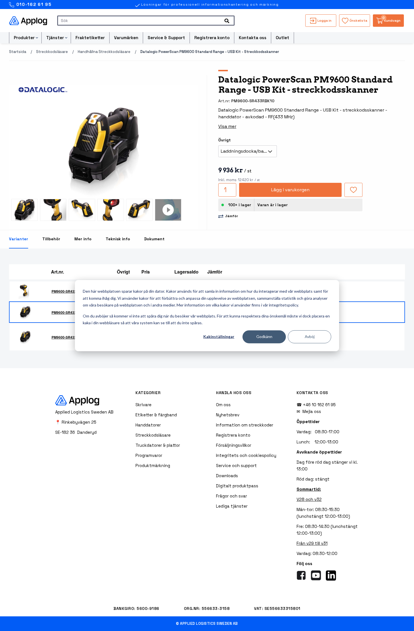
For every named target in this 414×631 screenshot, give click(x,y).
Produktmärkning (152, 465)
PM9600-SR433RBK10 (70, 312)
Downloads (227, 475)
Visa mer (227, 126)
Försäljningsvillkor (233, 445)
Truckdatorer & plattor (157, 445)
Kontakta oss (252, 37)
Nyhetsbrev (227, 414)
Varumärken (126, 37)
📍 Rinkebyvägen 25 (75, 422)
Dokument (154, 238)
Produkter (24, 37)
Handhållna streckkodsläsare (104, 51)
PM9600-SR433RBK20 (70, 337)
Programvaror (148, 455)
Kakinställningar (218, 336)
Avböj (310, 336)
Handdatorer (148, 425)
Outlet (282, 37)
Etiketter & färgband (156, 414)
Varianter (18, 238)
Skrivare (143, 404)
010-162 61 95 (33, 4)
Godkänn (264, 336)
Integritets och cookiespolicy (246, 455)
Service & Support (166, 37)
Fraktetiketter (90, 37)
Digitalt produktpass (237, 485)
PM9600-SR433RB (66, 291)
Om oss (223, 404)
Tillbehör (51, 238)
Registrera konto (212, 37)
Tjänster (55, 37)
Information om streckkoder (244, 425)
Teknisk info (118, 238)
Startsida (17, 51)
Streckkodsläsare (52, 51)
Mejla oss (311, 411)
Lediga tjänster (232, 506)
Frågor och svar (231, 496)
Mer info (83, 238)
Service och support (236, 465)
